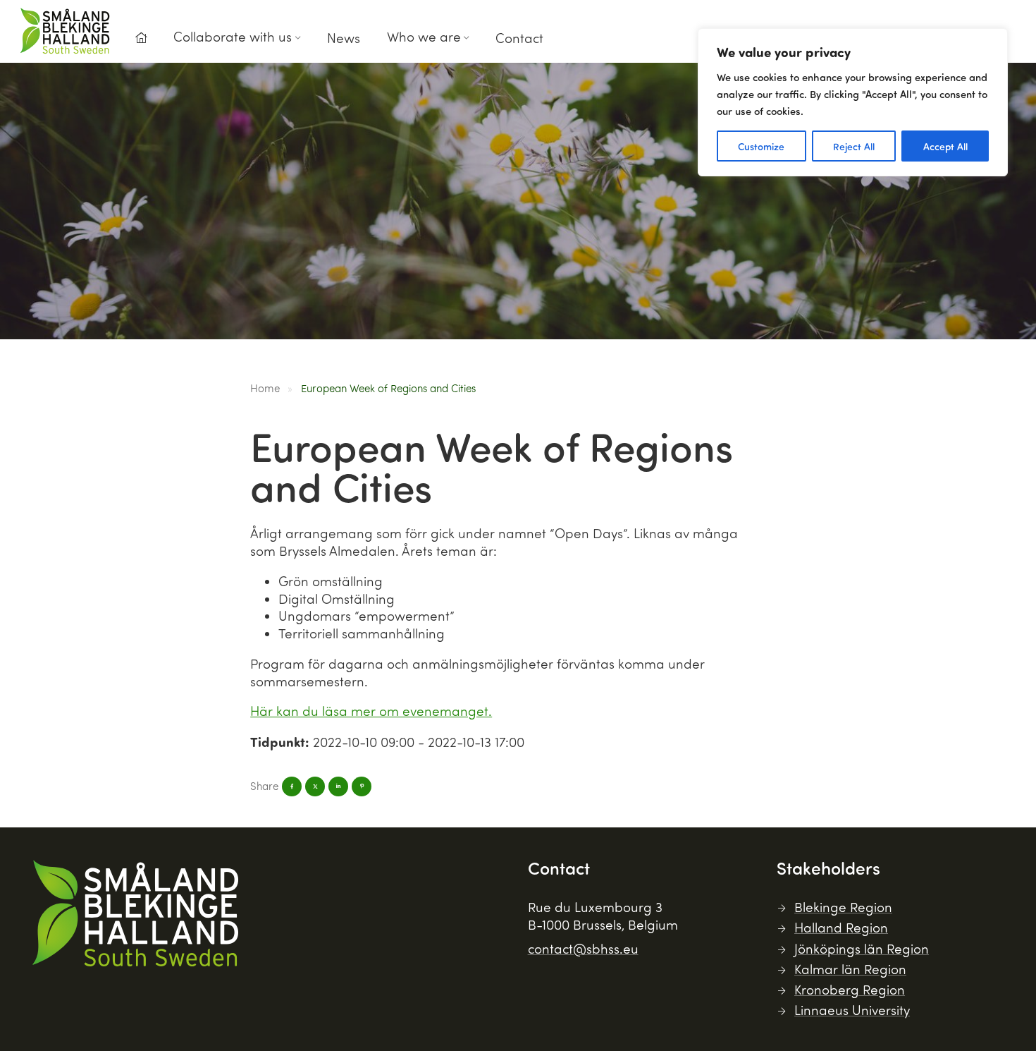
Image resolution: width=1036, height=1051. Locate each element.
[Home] (141, 38)
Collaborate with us (232, 36)
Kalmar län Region (850, 969)
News (343, 38)
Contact (519, 38)
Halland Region (841, 927)
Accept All (945, 146)
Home (265, 388)
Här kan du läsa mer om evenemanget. (371, 711)
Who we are (424, 36)
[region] (853, 102)
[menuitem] (141, 42)
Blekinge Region (843, 907)
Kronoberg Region (849, 989)
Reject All (854, 146)
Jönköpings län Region (861, 948)
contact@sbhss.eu (583, 948)
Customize (761, 146)
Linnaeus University (852, 1010)
